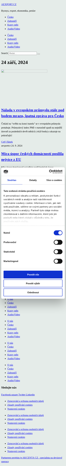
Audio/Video (13, 28)
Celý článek (7, 142)
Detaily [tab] (33, 180)
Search (4, 53)
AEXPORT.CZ (8, 4)
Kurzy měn (12, 24)
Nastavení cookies (16, 409)
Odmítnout (33, 292)
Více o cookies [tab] (54, 180)
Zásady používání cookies (20, 405)
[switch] (58, 242)
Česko (10, 17)
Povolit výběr (33, 283)
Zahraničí (12, 21)
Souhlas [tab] (11, 180)
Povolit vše (33, 274)
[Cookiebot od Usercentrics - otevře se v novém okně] (49, 172)
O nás (10, 299)
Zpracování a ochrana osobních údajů (25, 401)
